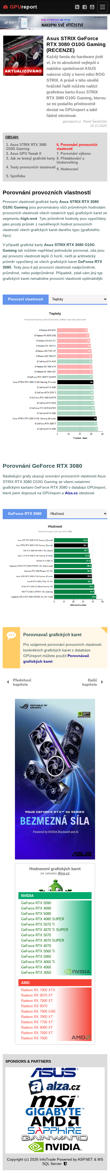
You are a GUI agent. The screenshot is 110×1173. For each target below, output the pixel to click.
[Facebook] (84, 6)
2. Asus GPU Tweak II (23, 154)
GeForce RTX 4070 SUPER (42, 940)
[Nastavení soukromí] (65, 1163)
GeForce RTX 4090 (36, 908)
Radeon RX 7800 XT (37, 1017)
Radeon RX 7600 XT (37, 1033)
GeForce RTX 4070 (36, 946)
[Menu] (102, 7)
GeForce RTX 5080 (36, 914)
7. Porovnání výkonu (74, 154)
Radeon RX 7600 (34, 1038)
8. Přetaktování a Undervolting (70, 160)
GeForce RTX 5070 (36, 935)
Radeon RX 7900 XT (37, 1001)
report (23, 7)
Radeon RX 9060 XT (37, 1027)
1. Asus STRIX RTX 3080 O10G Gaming (26, 147)
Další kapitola (89, 682)
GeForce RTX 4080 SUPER (42, 919)
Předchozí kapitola (22, 682)
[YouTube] (92, 6)
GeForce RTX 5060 (36, 957)
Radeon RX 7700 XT (37, 1022)
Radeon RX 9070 (34, 1006)
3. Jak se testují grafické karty (30, 158)
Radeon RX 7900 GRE (38, 1011)
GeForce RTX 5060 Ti (38, 951)
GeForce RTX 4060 (36, 967)
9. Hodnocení (67, 169)
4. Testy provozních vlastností (31, 167)
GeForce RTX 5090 (36, 903)
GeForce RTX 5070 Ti (38, 924)
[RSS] (77, 6)
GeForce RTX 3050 (36, 973)
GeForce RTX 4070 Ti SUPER (44, 930)
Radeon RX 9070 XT (37, 995)
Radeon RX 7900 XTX (38, 990)
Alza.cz (71, 493)
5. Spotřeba (15, 176)
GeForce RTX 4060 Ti (38, 962)
